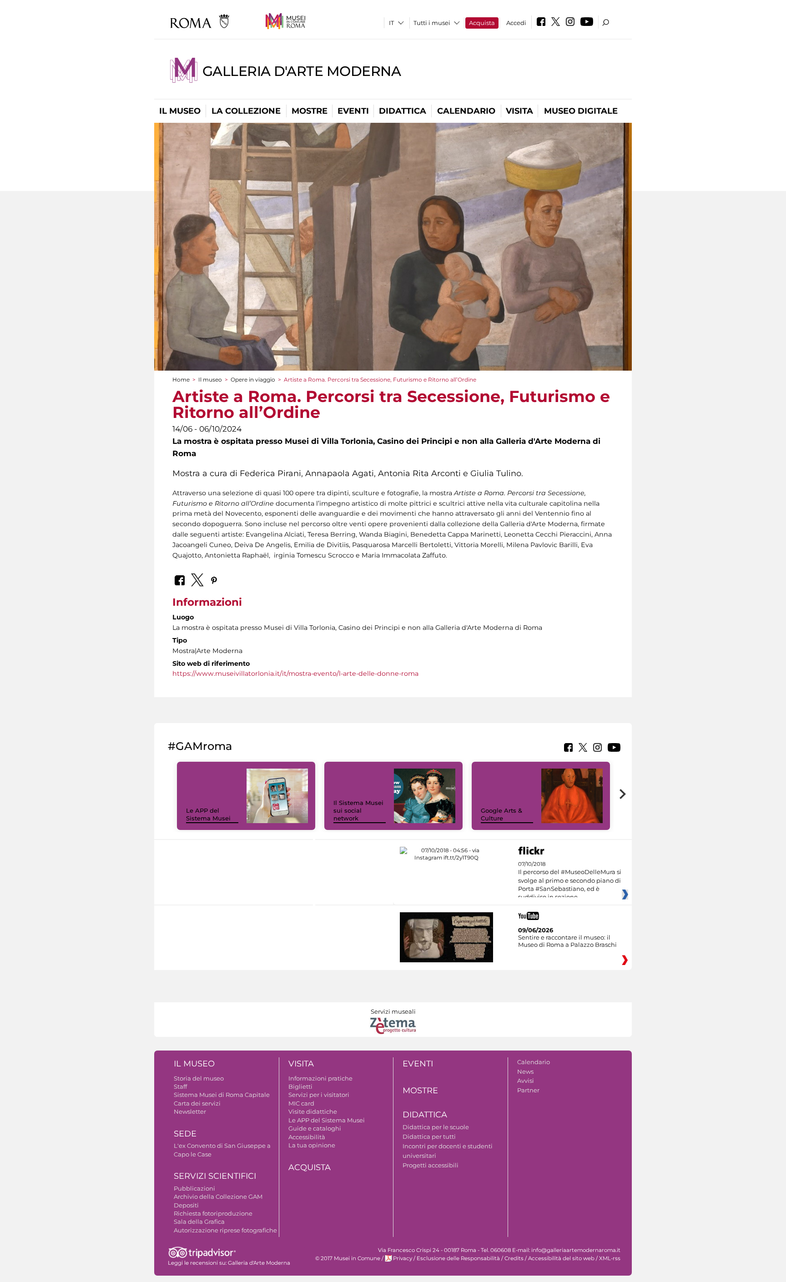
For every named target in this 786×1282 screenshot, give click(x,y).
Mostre (310, 111)
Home (181, 379)
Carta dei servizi (197, 1103)
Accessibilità (306, 1137)
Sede (185, 1134)
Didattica (402, 111)
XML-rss (609, 1258)
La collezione (246, 111)
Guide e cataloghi (314, 1128)
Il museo (180, 111)
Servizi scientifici (215, 1176)
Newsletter (190, 1111)
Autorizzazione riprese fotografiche (225, 1230)
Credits (514, 1258)
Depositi (186, 1205)
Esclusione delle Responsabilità (458, 1258)
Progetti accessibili (430, 1165)
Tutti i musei (431, 22)
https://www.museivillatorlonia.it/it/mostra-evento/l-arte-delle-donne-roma (295, 673)
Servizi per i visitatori (318, 1094)
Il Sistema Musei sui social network (358, 810)
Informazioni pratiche (320, 1078)
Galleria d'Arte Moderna (301, 71)
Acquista (482, 22)
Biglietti (300, 1086)
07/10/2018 (569, 881)
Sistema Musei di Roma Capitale (222, 1094)
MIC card (301, 1103)
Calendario (466, 111)
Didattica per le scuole (436, 1127)
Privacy (402, 1258)
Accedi (516, 22)
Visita (519, 111)
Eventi (353, 111)
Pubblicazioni (194, 1188)
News (525, 1071)
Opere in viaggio (253, 379)
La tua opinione (311, 1145)
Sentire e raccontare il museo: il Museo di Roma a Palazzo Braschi (567, 941)
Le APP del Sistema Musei (208, 814)
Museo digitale (581, 111)
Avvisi (525, 1080)
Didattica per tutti (429, 1136)
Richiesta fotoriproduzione (213, 1213)
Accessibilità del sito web (561, 1258)
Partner (528, 1090)
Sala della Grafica (199, 1221)
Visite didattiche (312, 1111)
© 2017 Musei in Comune (347, 1258)
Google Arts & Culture (501, 814)
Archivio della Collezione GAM (218, 1196)
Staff (180, 1086)
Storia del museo (199, 1078)
